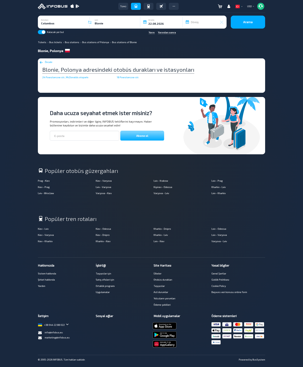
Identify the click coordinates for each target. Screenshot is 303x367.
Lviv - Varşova (103, 187)
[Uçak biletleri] (161, 6)
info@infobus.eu (54, 332)
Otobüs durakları (163, 279)
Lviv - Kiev (159, 241)
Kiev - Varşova (104, 180)
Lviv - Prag (217, 180)
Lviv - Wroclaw (46, 193)
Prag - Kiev (44, 180)
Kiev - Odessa (103, 228)
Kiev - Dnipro (103, 234)
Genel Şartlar (218, 273)
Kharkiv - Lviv (218, 187)
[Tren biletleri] (148, 6)
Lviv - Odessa (218, 228)
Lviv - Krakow (161, 180)
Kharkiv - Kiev (103, 241)
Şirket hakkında (46, 279)
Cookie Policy (218, 285)
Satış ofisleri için (105, 279)
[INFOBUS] (53, 6)
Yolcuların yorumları (164, 298)
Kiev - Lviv (43, 228)
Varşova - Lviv (161, 193)
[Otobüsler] (136, 6)
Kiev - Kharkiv (45, 241)
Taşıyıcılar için (103, 273)
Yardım (41, 285)
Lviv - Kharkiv (218, 193)
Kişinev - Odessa (163, 187)
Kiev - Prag (44, 187)
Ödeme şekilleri (162, 304)
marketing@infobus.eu (57, 337)
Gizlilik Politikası (220, 279)
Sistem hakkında (47, 273)
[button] (174, 6)
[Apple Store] (72, 6)
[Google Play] (77, 6)
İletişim (43, 316)
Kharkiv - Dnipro (162, 228)
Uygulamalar (103, 292)
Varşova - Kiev (104, 193)
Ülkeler (157, 273)
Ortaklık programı (105, 285)
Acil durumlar (161, 292)
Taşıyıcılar (159, 285)
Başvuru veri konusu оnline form (229, 292)
